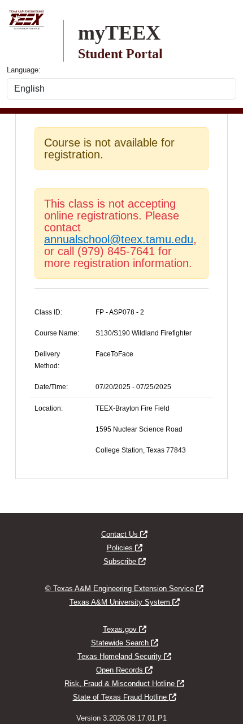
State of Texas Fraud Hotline (124, 697)
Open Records (124, 670)
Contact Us (124, 534)
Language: (24, 70)
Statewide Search (124, 643)
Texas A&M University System (125, 602)
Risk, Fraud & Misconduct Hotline (124, 683)
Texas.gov (124, 629)
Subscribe (124, 561)
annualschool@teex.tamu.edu (118, 239)
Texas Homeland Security (124, 656)
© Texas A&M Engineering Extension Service (124, 588)
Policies (124, 548)
